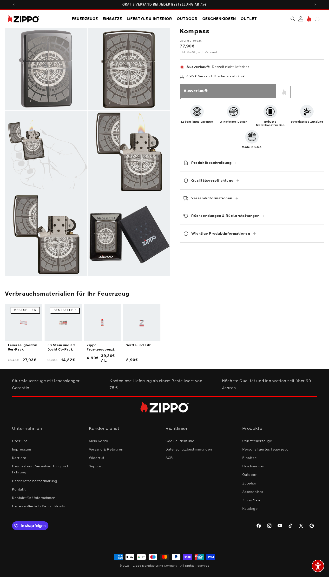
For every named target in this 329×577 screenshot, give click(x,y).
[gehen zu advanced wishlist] (309, 19)
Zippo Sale (251, 500)
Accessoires (252, 491)
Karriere (19, 457)
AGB (169, 457)
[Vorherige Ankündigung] (13, 4)
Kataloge (250, 508)
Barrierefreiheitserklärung (34, 481)
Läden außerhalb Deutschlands (38, 506)
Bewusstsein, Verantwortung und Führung (40, 469)
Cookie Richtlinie (179, 441)
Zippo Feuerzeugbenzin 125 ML (101, 348)
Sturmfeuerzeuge (257, 441)
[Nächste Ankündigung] (315, 4)
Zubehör (249, 483)
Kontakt (19, 489)
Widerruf (96, 457)
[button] (293, 18)
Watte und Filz (138, 345)
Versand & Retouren (106, 449)
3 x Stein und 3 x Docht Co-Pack (61, 347)
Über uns (19, 441)
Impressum (21, 449)
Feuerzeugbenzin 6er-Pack (22, 347)
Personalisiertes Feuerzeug (265, 449)
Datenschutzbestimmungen (188, 449)
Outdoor (249, 475)
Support (96, 466)
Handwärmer (253, 466)
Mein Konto (98, 441)
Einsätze (249, 457)
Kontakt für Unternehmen (33, 497)
